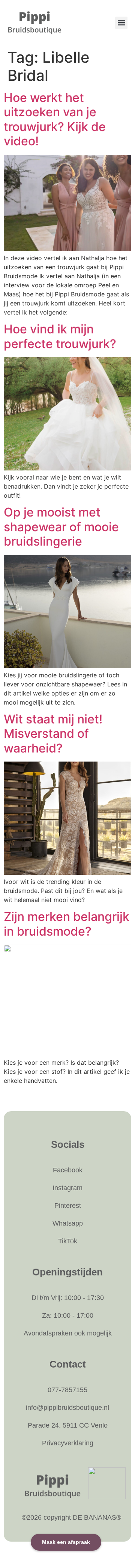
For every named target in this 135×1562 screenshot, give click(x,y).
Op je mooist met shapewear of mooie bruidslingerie (61, 527)
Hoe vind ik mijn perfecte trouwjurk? (60, 336)
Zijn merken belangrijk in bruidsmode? (66, 923)
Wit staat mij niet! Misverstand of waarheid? (53, 734)
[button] (121, 23)
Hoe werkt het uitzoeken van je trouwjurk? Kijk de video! (55, 119)
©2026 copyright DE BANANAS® (71, 1517)
